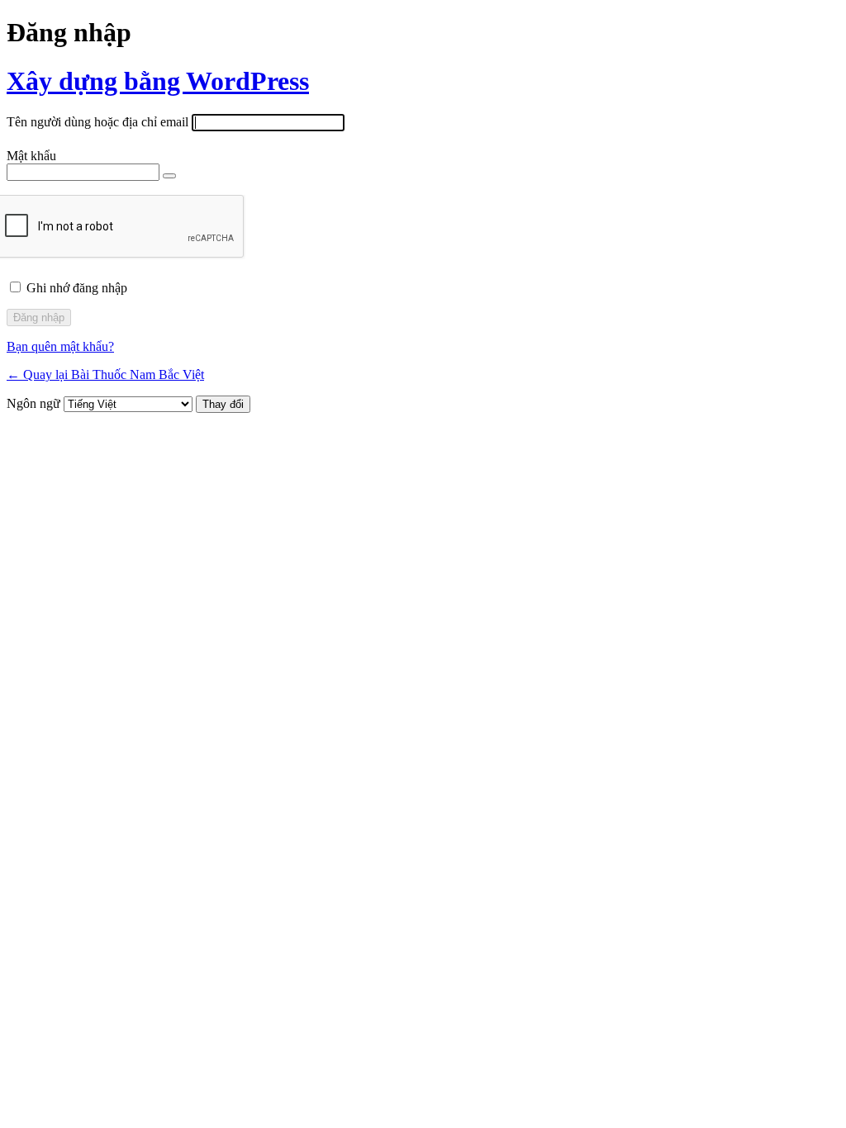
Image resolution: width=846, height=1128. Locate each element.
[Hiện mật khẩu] (169, 175)
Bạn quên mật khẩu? (60, 346)
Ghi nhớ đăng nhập (76, 288)
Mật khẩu (31, 156)
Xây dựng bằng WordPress (158, 81)
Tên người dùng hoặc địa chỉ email (97, 122)
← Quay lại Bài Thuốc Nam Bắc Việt (105, 374)
